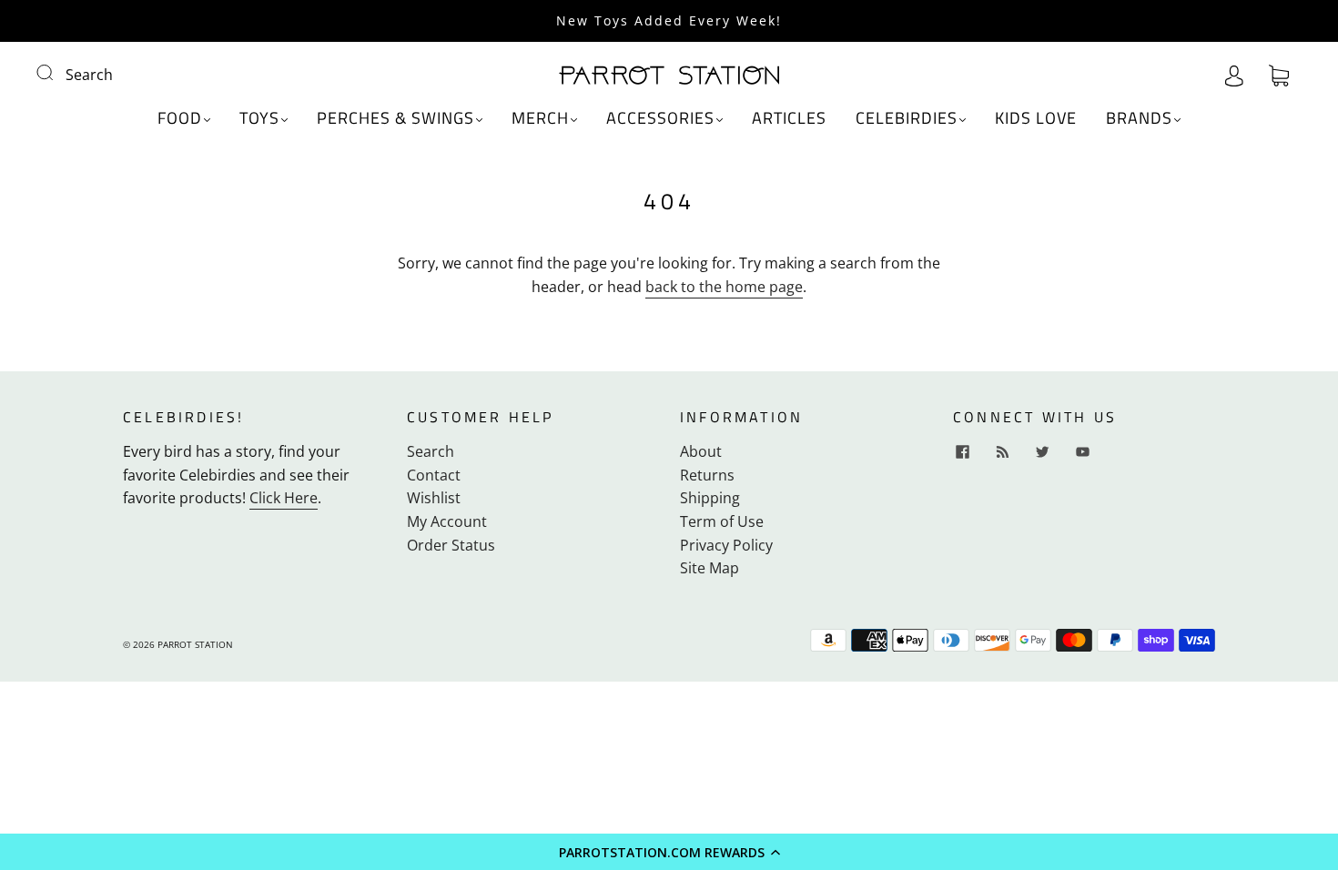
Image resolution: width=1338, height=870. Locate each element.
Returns (707, 475)
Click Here (283, 498)
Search (89, 75)
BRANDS (1139, 118)
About (701, 451)
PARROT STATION (195, 644)
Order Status (451, 545)
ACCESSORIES (660, 118)
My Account (447, 521)
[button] (669, 852)
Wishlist (434, 498)
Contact (434, 475)
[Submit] (56, 73)
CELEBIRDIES (907, 118)
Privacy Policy (726, 545)
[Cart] (1279, 74)
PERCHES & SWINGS (395, 118)
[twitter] (1042, 451)
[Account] (1234, 74)
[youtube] (1082, 451)
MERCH (540, 118)
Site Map (709, 568)
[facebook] (962, 451)
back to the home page (724, 287)
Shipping (710, 498)
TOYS (259, 118)
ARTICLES (789, 118)
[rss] (1002, 451)
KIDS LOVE (1036, 118)
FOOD (179, 118)
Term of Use (722, 521)
